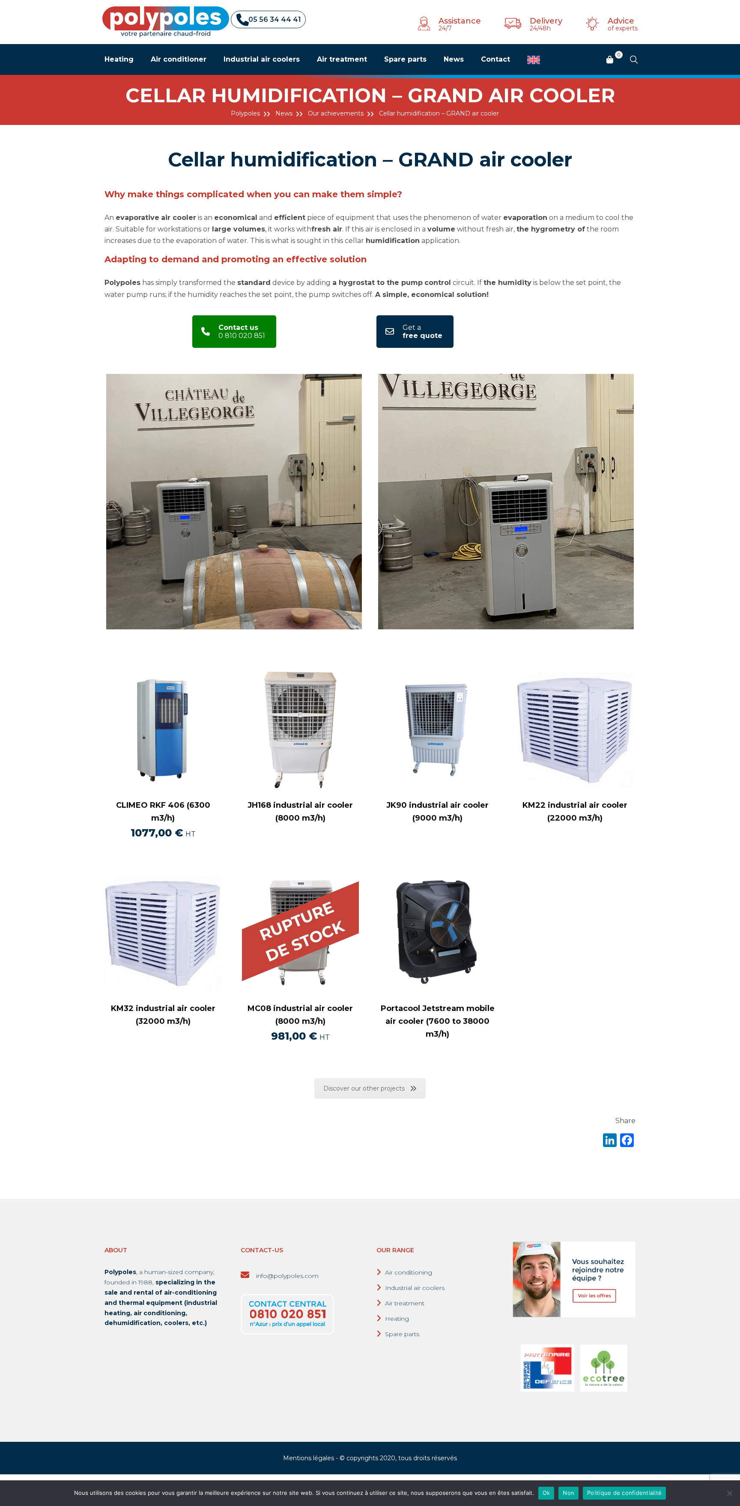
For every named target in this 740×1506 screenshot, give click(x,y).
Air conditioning (408, 1272)
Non (568, 1492)
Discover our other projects (364, 1088)
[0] (609, 60)
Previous (93, 501)
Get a (422, 331)
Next (646, 501)
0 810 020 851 (241, 331)
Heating (397, 1318)
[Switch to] (533, 60)
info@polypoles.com (286, 1276)
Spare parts (402, 1334)
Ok (546, 1492)
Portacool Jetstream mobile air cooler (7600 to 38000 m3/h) (438, 1021)
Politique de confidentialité (624, 1492)
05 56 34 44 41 (274, 19)
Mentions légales (308, 1458)
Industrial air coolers (415, 1288)
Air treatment (404, 1303)
